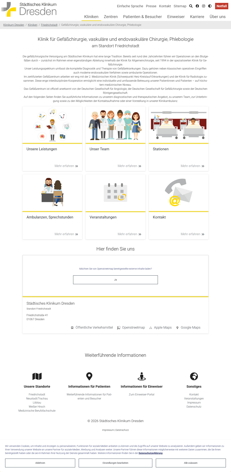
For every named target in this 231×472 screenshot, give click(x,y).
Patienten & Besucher (142, 16)
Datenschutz (194, 406)
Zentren (111, 16)
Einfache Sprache (130, 6)
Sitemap (180, 6)
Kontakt (165, 6)
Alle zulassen (191, 463)
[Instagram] (204, 6)
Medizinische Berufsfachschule (36, 410)
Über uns (218, 16)
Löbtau (37, 402)
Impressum (194, 402)
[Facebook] (197, 6)
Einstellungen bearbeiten (115, 463)
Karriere (197, 16)
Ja (115, 279)
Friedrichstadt (37, 394)
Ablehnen (40, 463)
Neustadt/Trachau (37, 398)
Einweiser (176, 16)
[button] (188, 328)
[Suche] (191, 6)
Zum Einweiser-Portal (141, 394)
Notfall (222, 6)
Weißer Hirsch (37, 406)
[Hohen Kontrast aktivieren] (210, 6)
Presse (151, 6)
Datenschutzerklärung (151, 453)
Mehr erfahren (64, 166)
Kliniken (91, 16)
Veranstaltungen (194, 398)
